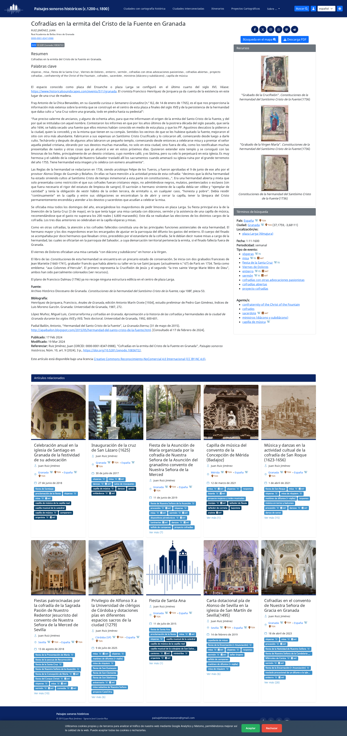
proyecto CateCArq (102, 692)
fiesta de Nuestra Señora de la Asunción (171, 503)
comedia (61, 688)
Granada (254, 225)
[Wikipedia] (256, 220)
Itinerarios (217, 8)
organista (40, 517)
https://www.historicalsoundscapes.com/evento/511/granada (74, 91)
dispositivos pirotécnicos (163, 518)
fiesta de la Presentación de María (52, 655)
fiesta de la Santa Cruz (257, 263)
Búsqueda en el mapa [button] (258, 39)
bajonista (235, 508)
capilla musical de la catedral (50, 508)
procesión (155, 508)
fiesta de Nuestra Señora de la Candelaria (286, 653)
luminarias (156, 522)
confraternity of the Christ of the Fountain (271, 305)
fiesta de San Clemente (104, 673)
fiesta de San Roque (275, 489)
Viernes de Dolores (255, 267)
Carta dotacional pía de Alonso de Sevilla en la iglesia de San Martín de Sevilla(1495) (229, 608)
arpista (211, 513)
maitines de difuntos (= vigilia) (280, 498)
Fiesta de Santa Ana (167, 600)
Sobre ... (272, 8)
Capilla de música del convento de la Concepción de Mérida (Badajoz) (228, 452)
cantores (155, 653)
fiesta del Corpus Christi (47, 679)
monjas (211, 503)
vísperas (248, 254)
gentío (131, 489)
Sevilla (42, 642)
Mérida (215, 472)
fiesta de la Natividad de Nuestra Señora (285, 649)
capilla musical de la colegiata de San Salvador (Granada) (173, 649)
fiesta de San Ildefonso (104, 678)
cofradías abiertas (254, 284)
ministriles (179, 653)
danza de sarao (273, 513)
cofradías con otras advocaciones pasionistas (273, 280)
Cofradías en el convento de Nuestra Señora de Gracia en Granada (287, 605)
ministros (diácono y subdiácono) (265, 318)
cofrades (248, 309)
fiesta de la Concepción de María (51, 674)
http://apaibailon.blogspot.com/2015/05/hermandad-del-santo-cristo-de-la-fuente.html (91, 330)
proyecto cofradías (255, 289)
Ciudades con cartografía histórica (144, 8)
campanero (66, 513)
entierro (248, 271)
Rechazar (272, 728)
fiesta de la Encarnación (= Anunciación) (228, 645)
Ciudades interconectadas (188, 8)
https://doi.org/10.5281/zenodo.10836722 (112, 350)
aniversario (98, 682)
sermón (247, 276)
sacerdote (249, 313)
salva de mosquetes (124, 484)
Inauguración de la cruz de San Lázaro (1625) (113, 447)
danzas (96, 484)
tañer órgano (236, 655)
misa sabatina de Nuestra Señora (110, 687)
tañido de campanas (161, 527)
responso (247, 489)
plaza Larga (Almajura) (257, 234)
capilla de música (254, 322)
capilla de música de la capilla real (52, 503)
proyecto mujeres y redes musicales (226, 498)
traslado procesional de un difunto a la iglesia (288, 672)
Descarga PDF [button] (296, 39)
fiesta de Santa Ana (160, 629)
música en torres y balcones (279, 503)
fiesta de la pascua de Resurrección (53, 660)
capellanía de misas (218, 640)
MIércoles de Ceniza (275, 658)
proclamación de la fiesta (48, 493)
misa (245, 258)
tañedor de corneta (217, 508)
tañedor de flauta (238, 503)
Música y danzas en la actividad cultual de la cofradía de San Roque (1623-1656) (285, 452)
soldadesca (98, 493)
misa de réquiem (289, 493)
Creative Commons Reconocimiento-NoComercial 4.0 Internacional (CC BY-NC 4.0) (149, 359)
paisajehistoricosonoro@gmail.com (173, 718)
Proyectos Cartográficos (245, 8)
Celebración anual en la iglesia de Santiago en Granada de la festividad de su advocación (57, 452)
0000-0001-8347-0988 (42, 38)
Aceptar (251, 728)
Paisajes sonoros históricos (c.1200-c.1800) (71, 8)
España (249, 221)
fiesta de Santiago (44, 489)
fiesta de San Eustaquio (104, 668)
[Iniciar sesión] (313, 8)
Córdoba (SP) (103, 637)
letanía (211, 493)
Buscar (300, 8)
